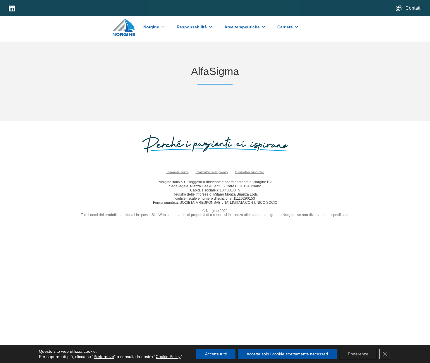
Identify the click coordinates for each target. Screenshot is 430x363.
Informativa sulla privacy (212, 172)
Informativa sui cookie (249, 172)
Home (124, 24)
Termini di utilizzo (177, 172)
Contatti (414, 8)
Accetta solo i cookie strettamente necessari (287, 354)
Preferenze (104, 356)
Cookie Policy (168, 356)
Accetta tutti (216, 354)
